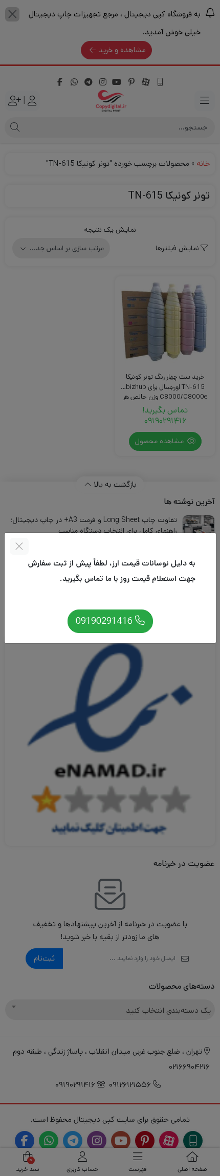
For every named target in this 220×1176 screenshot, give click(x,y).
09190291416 (105, 621)
